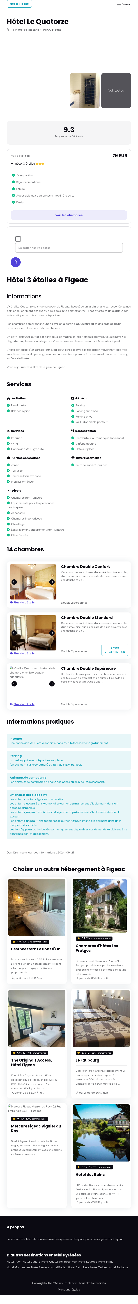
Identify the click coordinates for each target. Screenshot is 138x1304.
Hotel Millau (105, 1261)
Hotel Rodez (59, 1267)
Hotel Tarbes (98, 1267)
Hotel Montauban (18, 1267)
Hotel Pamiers (40, 1267)
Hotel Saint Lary (78, 1267)
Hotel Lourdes (88, 1261)
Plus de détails (24, 602)
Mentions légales (69, 1289)
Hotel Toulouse (118, 1267)
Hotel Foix (70, 1261)
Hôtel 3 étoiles (25, 164)
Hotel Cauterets (52, 1261)
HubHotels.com (67, 1283)
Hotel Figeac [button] (19, 4)
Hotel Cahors (31, 1261)
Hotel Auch (14, 1261)
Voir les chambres (69, 215)
